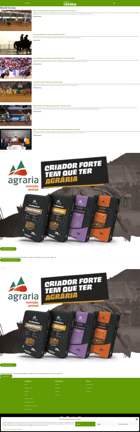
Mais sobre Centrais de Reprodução (9, 260)
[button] (137, 419)
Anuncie (57, 395)
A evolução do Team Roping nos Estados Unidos (48, 82)
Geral (25, 395)
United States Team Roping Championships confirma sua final (52, 106)
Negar (99, 424)
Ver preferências (123, 424)
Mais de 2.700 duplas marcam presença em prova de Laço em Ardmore (54, 10)
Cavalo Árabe (28, 388)
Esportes (26, 391)
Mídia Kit (88, 391)
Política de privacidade (17, 429)
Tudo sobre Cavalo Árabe (7, 248)
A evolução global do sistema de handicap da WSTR (49, 34)
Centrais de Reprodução (31, 405)
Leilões (57, 384)
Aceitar (78, 424)
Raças (26, 384)
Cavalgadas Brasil (29, 402)
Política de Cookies (6, 429)
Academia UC (89, 384)
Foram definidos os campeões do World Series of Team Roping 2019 (54, 58)
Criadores (58, 388)
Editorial (57, 391)
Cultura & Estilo (5, 376)
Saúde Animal (28, 409)
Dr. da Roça (89, 388)
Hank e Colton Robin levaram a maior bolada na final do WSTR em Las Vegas (56, 129)
